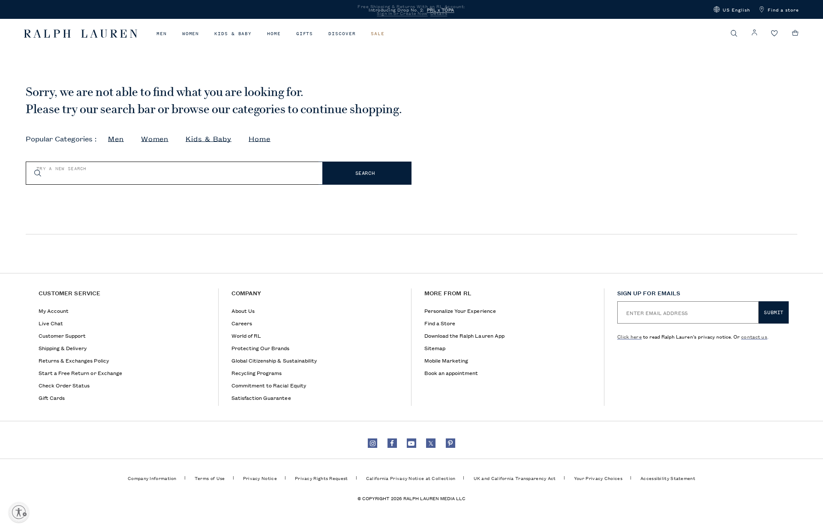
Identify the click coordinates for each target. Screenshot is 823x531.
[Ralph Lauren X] (431, 443)
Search (365, 173)
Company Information (152, 478)
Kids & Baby (233, 33)
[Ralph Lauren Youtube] (411, 443)
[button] (732, 9)
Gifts (304, 33)
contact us (754, 336)
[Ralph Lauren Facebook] (392, 443)
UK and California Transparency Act (515, 478)
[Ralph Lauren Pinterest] (450, 443)
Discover (341, 33)
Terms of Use (210, 478)
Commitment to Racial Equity (268, 385)
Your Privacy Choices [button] (598, 478)
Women (190, 33)
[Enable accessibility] (19, 512)
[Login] (754, 33)
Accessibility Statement (667, 478)
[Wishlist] (774, 34)
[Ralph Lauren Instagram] (372, 443)
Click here (629, 336)
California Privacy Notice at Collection (411, 478)
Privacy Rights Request (321, 478)
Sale (377, 33)
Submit (774, 312)
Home (274, 33)
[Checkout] (795, 33)
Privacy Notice (260, 478)
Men (161, 33)
